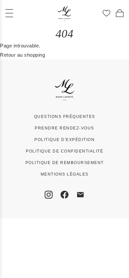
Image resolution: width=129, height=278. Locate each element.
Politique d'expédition (64, 139)
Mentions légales (65, 174)
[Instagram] (49, 195)
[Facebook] (64, 195)
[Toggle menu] (9, 13)
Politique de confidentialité (64, 151)
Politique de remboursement (64, 162)
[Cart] (120, 13)
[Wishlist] (106, 13)
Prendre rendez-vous (64, 128)
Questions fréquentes (64, 116)
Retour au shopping (22, 55)
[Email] (80, 195)
